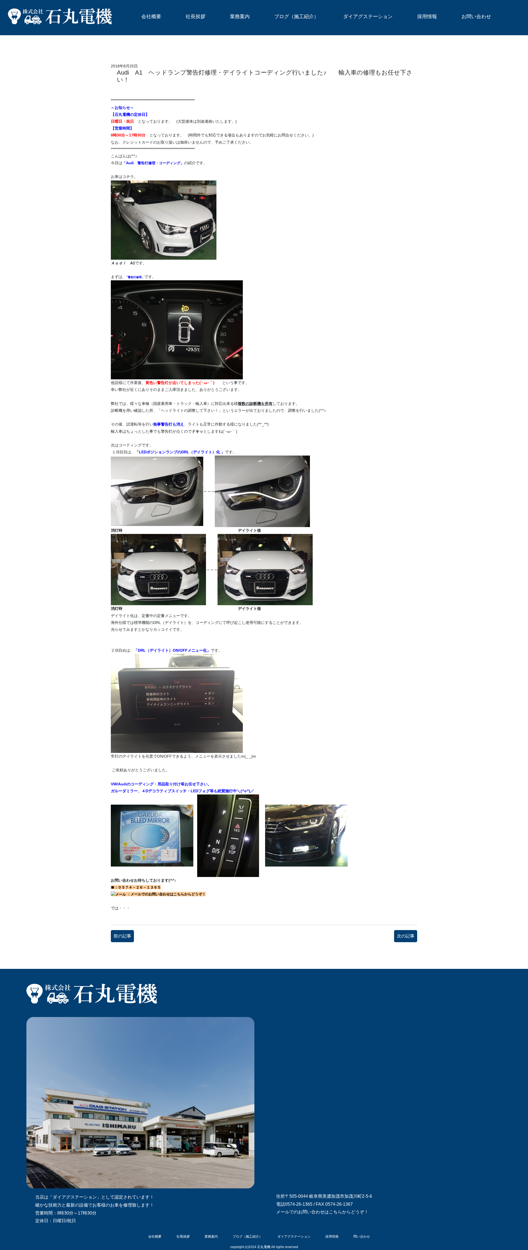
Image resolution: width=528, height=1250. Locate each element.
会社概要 (151, 16)
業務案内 (240, 16)
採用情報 (427, 16)
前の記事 (122, 936)
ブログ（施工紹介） (296, 16)
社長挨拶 (195, 16)
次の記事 (405, 936)
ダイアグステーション (368, 16)
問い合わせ (361, 1236)
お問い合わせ (476, 16)
